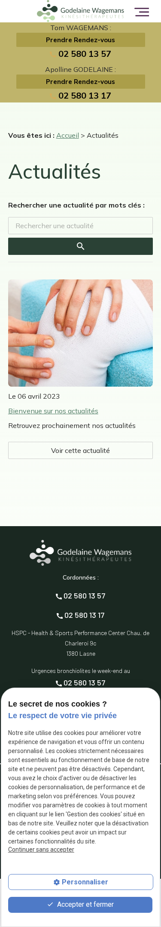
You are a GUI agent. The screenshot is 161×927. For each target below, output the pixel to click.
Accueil (67, 135)
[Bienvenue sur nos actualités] (80, 333)
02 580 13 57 (83, 53)
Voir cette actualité (80, 450)
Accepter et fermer (84, 904)
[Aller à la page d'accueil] (80, 11)
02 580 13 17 (83, 95)
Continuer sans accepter (41, 849)
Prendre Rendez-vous (80, 40)
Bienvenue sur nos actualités (53, 410)
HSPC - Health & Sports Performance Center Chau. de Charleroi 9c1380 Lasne (80, 643)
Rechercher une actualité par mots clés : (76, 205)
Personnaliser (85, 882)
